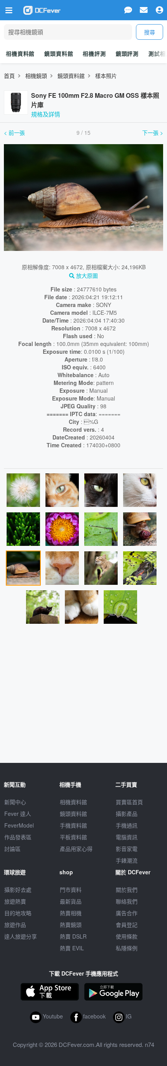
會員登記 (126, 924)
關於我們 (126, 889)
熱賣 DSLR (73, 936)
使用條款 (126, 936)
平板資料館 (73, 837)
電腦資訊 (126, 837)
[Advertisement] (83, 696)
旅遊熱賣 (15, 901)
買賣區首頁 (129, 802)
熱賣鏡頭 (71, 924)
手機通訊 (126, 825)
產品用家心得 (76, 848)
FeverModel (19, 825)
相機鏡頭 (36, 75)
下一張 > (152, 132)
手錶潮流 (126, 860)
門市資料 (71, 889)
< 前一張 (14, 132)
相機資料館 (20, 53)
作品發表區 (17, 837)
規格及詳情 (45, 114)
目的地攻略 (17, 913)
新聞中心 (15, 802)
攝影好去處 (17, 889)
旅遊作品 (15, 924)
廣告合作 (126, 913)
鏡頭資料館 (58, 53)
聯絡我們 (126, 901)
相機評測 (94, 53)
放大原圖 (86, 275)
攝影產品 (126, 813)
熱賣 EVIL (72, 948)
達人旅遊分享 (20, 936)
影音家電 (126, 848)
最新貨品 (71, 901)
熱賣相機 (71, 913)
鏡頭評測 (127, 53)
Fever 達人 (17, 813)
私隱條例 (126, 948)
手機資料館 (73, 825)
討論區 (12, 848)
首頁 (9, 75)
